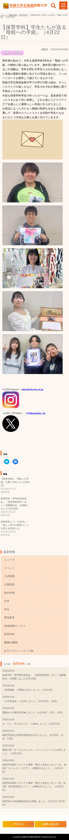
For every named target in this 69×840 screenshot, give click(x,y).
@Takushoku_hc (36, 413)
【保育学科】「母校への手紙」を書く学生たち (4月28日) (15, 482)
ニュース (9, 559)
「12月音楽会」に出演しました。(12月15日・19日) (29, 701)
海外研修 (9, 592)
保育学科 (9, 634)
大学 (6, 601)
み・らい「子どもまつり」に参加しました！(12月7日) (31, 723)
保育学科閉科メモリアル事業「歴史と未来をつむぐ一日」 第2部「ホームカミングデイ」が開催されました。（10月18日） (34, 768)
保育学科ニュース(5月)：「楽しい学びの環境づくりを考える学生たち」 (15, 525)
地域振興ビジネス (14, 625)
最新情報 (9, 552)
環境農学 (9, 617)
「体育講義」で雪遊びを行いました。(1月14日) (27, 689)
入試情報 (9, 576)
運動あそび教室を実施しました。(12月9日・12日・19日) (32, 712)
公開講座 (9, 584)
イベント (9, 568)
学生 (6, 609)
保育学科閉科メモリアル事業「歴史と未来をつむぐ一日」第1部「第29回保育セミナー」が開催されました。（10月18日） (34, 786)
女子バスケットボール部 (18, 650)
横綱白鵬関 (10, 642)
